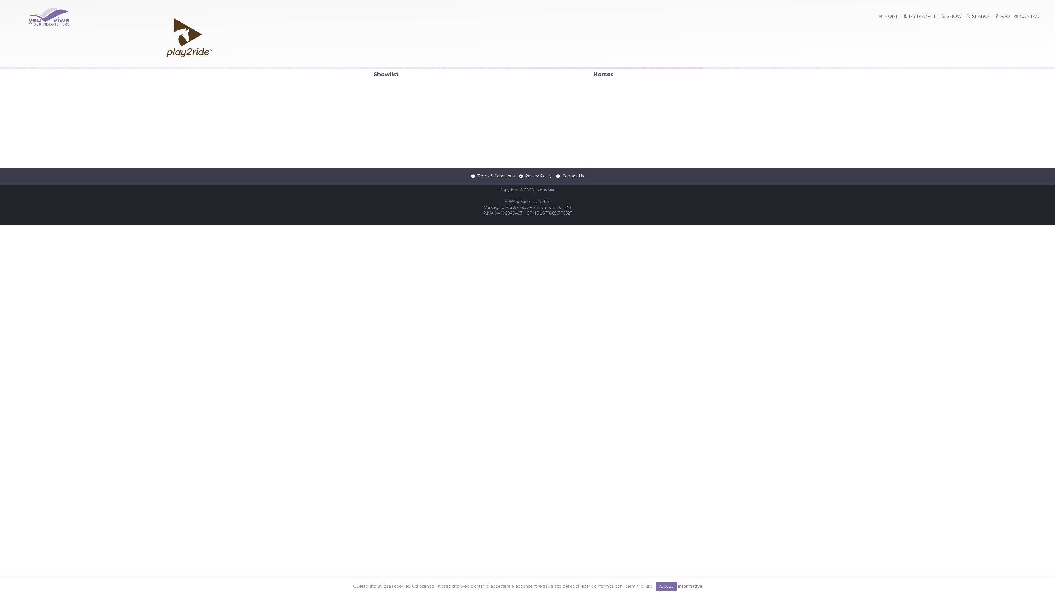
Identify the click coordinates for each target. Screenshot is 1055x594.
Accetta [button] (666, 586)
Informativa (690, 586)
